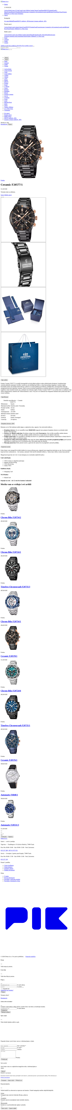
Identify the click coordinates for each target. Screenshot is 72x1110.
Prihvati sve (19, 1080)
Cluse (39, 10)
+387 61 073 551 (13, 850)
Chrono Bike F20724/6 (11, 691)
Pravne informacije (9, 878)
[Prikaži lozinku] (23, 987)
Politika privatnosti (9, 870)
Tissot (61, 12)
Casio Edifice (26, 10)
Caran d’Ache (15, 10)
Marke (6, 57)
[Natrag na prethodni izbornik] (9, 49)
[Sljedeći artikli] (1, 832)
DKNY (46, 10)
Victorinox (20, 13)
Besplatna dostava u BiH (7, 423)
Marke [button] (6, 4)
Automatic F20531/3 (10, 825)
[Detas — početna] (5, 49)
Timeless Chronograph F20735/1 (15, 725)
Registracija (4, 998)
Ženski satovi (8, 115)
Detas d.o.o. (4, 838)
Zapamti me (6, 988)
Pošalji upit (4, 1059)
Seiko (57, 12)
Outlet (6, 41)
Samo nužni (11, 1080)
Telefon (19, 1049)
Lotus (47, 12)
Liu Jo (35, 12)
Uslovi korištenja (9, 865)
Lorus (43, 12)
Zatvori (3, 1071)
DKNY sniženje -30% (23, 21)
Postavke (3, 1080)
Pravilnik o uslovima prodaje (12, 879)
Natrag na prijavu (5, 1012)
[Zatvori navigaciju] (11, 49)
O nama (6, 876)
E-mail (19, 1047)
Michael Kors (52, 12)
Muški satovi (7, 116)
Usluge (6, 42)
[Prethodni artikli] (1, 830)
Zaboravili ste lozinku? (7, 990)
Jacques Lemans (29, 12)
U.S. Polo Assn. (13, 13)
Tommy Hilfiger (14, 29)
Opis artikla (4, 380)
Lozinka (19, 987)
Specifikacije (4, 397)
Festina (51, 10)
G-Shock (43, 35)
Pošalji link (4, 1010)
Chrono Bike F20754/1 (11, 621)
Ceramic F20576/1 (9, 760)
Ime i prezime (21, 1046)
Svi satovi (7, 21)
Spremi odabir (12, 1108)
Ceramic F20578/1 (9, 656)
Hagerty (13, 12)
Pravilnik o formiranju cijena (12, 881)
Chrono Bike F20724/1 (11, 552)
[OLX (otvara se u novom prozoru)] (36, 953)
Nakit (5, 38)
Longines (39, 12)
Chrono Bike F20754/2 (11, 517)
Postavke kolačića (30, 956)
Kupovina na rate (5, 446)
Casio (20, 10)
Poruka (18, 1057)
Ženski (15, 21)
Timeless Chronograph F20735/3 (15, 587)
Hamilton (18, 12)
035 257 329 (4, 859)
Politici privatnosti (5, 1077)
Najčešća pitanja (8, 868)
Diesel (42, 10)
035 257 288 (4, 850)
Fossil (54, 10)
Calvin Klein (7, 10)
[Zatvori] (1, 983)
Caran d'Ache (8, 70)
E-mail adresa (21, 985)
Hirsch (22, 12)
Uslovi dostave (8, 867)
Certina (32, 10)
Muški (11, 21)
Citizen (36, 10)
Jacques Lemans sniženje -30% (37, 21)
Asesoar (6, 39)
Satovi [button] (6, 15)
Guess (9, 12)
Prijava (3, 992)
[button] (5, 45)
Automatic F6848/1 (9, 795)
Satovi (6, 59)
